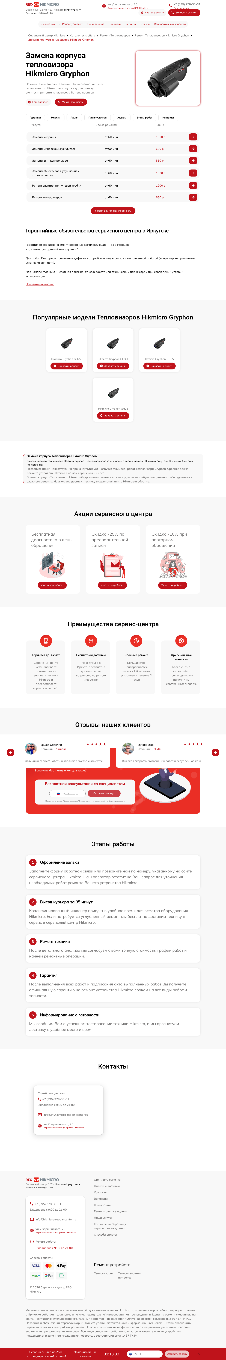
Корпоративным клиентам (170, 24)
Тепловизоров (103, 1273)
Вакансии (115, 24)
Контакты (130, 24)
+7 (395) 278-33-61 (187, 4)
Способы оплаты (105, 1234)
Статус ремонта (154, 12)
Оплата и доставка (107, 1186)
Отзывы (145, 24)
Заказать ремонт (68, 366)
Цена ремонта (96, 24)
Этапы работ (144, 117)
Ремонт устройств (72, 24)
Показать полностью (40, 284)
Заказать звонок (186, 12)
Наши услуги (103, 1217)
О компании (47, 24)
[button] (10, 752)
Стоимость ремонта (107, 1179)
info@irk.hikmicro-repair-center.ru (65, 1114)
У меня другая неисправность (113, 210)
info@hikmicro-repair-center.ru (55, 1219)
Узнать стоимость (72, 101)
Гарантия (35, 117)
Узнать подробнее (52, 585)
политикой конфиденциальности (110, 801)
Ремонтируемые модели (110, 1211)
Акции (74, 117)
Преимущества (97, 117)
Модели (55, 117)
